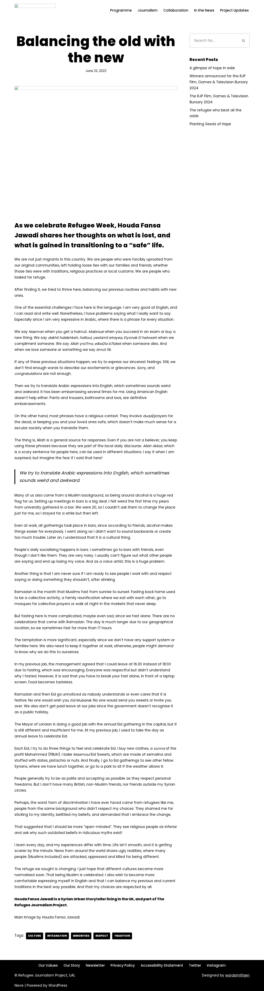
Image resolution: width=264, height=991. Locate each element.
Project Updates (234, 10)
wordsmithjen (237, 975)
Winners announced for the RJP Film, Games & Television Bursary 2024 (219, 82)
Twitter (195, 965)
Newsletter (95, 965)
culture (34, 935)
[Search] (244, 40)
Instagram (216, 965)
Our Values (48, 965)
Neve (19, 985)
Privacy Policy (123, 965)
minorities (81, 935)
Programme (121, 10)
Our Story (72, 965)
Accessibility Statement (162, 965)
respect (101, 935)
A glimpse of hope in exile (212, 68)
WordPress (57, 985)
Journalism (148, 10)
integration (57, 935)
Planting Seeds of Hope (210, 123)
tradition (122, 935)
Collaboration (175, 10)
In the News (204, 10)
